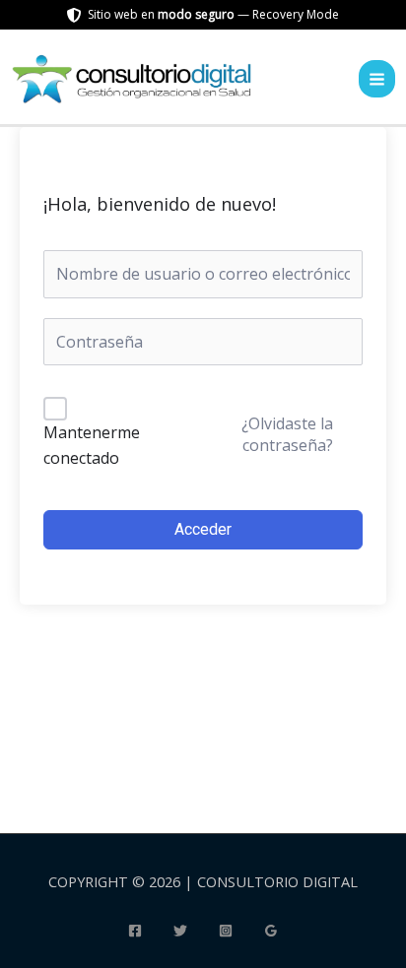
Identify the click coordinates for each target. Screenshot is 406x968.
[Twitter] (180, 930)
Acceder (203, 529)
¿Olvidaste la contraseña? (287, 434)
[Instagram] (226, 930)
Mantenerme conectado (91, 445)
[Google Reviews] (271, 930)
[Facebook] (135, 930)
